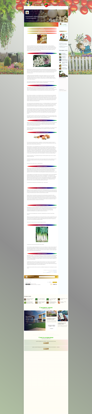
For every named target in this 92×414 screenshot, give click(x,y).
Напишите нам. (55, 272)
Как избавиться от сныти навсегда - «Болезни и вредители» (63, 46)
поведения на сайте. (48, 272)
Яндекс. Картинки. (55, 271)
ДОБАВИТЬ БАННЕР (63, 31)
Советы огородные (49, 1)
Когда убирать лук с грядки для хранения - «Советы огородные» (63, 44)
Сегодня (43, 1)
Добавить (50, 282)
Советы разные (56, 1)
